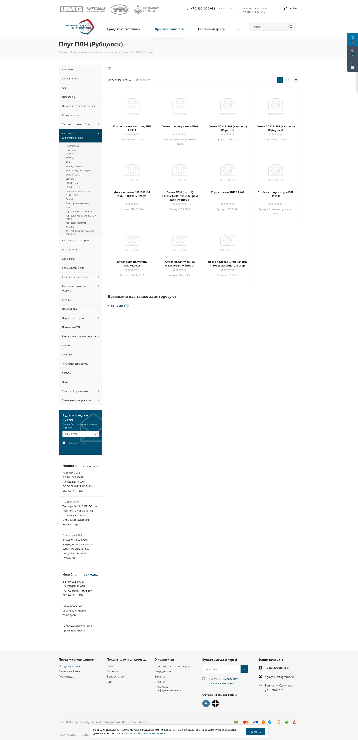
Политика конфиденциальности (169, 688)
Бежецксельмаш (74, 166)
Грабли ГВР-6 (73, 187)
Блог (110, 681)
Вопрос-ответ (116, 676)
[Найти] (291, 27)
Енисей (69, 199)
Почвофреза (72, 146)
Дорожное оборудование (79, 191)
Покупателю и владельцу (126, 659)
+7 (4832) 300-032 (203, 8)
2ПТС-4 (70, 158)
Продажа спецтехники (76, 659)
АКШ (68, 162)
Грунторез (71, 150)
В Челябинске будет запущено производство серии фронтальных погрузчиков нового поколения (78, 548)
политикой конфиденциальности (147, 733)
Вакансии (161, 676)
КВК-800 (70, 227)
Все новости (90, 466)
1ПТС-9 (70, 154)
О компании (164, 659)
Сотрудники (162, 671)
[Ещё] (238, 28)
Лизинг (112, 666)
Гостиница (66, 676)
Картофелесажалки (76, 223)
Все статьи (91, 575)
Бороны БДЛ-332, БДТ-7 (78, 170)
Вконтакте (206, 703)
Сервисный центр (71, 671)
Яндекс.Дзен (215, 703)
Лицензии (161, 681)
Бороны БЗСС (73, 174)
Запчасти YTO (120, 305)
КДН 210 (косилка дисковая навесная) (80, 232)
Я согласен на (83, 445)
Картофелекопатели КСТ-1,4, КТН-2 (81, 217)
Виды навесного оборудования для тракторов (74, 610)
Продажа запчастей (72, 666)
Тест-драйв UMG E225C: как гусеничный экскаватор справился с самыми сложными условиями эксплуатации (80, 515)
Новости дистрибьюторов (172, 666)
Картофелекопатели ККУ (79, 211)
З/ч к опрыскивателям (77, 203)
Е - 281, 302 (72, 195)
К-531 (69, 207)
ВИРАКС (70, 179)
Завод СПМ (89, 734)
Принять (255, 731)
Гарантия (113, 671)
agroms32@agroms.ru (279, 677)
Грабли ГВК (72, 183)
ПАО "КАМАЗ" (68, 734)
